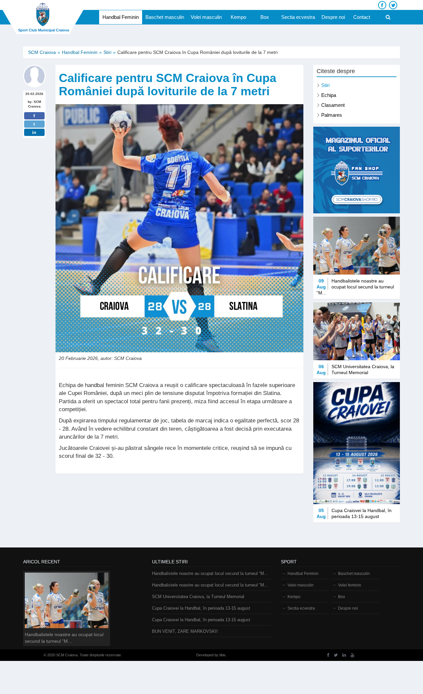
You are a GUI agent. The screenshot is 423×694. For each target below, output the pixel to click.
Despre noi (333, 17)
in (34, 132)
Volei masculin (206, 17)
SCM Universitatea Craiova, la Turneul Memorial (198, 596)
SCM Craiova (42, 52)
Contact (361, 17)
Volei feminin (349, 585)
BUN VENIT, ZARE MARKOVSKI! (185, 631)
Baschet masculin (164, 17)
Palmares (331, 115)
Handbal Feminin (120, 17)
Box (264, 17)
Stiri (107, 52)
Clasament (333, 105)
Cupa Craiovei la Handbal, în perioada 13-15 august (201, 608)
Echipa (328, 95)
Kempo (238, 17)
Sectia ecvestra (298, 17)
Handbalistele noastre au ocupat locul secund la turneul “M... (210, 573)
